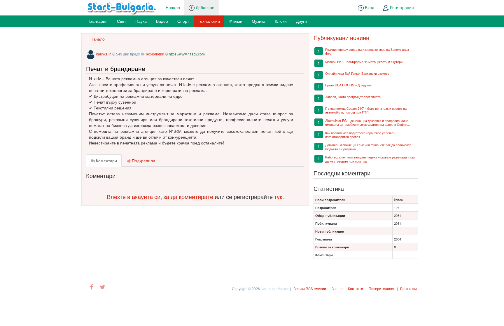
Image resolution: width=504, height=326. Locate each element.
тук (278, 196)
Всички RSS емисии (309, 288)
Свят (121, 21)
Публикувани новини (341, 37)
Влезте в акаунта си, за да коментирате (160, 196)
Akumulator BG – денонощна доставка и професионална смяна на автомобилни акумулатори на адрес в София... (367, 122)
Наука (141, 21)
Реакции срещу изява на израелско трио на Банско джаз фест (367, 51)
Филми (235, 21)
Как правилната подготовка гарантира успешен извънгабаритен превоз (360, 134)
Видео (162, 21)
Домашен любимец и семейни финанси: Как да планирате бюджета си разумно (368, 146)
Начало (173, 7)
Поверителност (382, 288)
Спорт (183, 21)
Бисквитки (408, 288)
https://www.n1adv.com (187, 53)
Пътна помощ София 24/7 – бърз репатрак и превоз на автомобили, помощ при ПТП (366, 110)
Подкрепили (143, 160)
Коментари (106, 160)
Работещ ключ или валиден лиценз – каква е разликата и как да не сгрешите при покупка (370, 159)
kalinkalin (103, 53)
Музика (258, 21)
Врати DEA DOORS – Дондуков (348, 85)
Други (301, 21)
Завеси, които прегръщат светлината (353, 96)
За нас (337, 288)
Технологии (209, 21)
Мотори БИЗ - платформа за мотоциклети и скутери (363, 61)
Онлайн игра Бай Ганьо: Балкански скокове (357, 73)
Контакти (355, 288)
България (98, 21)
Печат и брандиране (115, 68)
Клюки (281, 21)
